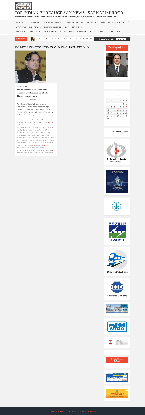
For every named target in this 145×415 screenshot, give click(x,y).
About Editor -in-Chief (73, 27)
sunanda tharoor (29, 150)
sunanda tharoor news (44, 150)
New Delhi (35, 142)
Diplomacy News (106, 32)
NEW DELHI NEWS (47, 142)
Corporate (91, 22)
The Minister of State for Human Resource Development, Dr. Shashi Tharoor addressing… (32, 92)
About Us (19, 22)
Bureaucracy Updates (53, 22)
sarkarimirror (21, 100)
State (82, 22)
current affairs (43, 122)
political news (22, 145)
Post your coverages (52, 27)
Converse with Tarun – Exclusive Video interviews (36, 32)
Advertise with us (84, 32)
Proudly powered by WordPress (59, 411)
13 (118, 110)
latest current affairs (28, 140)
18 (111, 113)
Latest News (21, 27)
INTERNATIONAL (33, 22)
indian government (34, 137)
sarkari (31, 145)
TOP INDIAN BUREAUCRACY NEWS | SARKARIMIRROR (69, 12)
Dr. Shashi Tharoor (45, 132)
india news (40, 135)
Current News (72, 22)
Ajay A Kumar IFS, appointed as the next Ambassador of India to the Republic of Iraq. (57, 39)
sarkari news (39, 145)
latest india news (42, 140)
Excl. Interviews (35, 27)
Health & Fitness (66, 32)
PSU (95, 32)
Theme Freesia (91, 411)
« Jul (107, 121)
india (33, 135)
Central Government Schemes (111, 22)
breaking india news (23, 120)
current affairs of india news (37, 125)
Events (118, 32)
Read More (41, 115)
